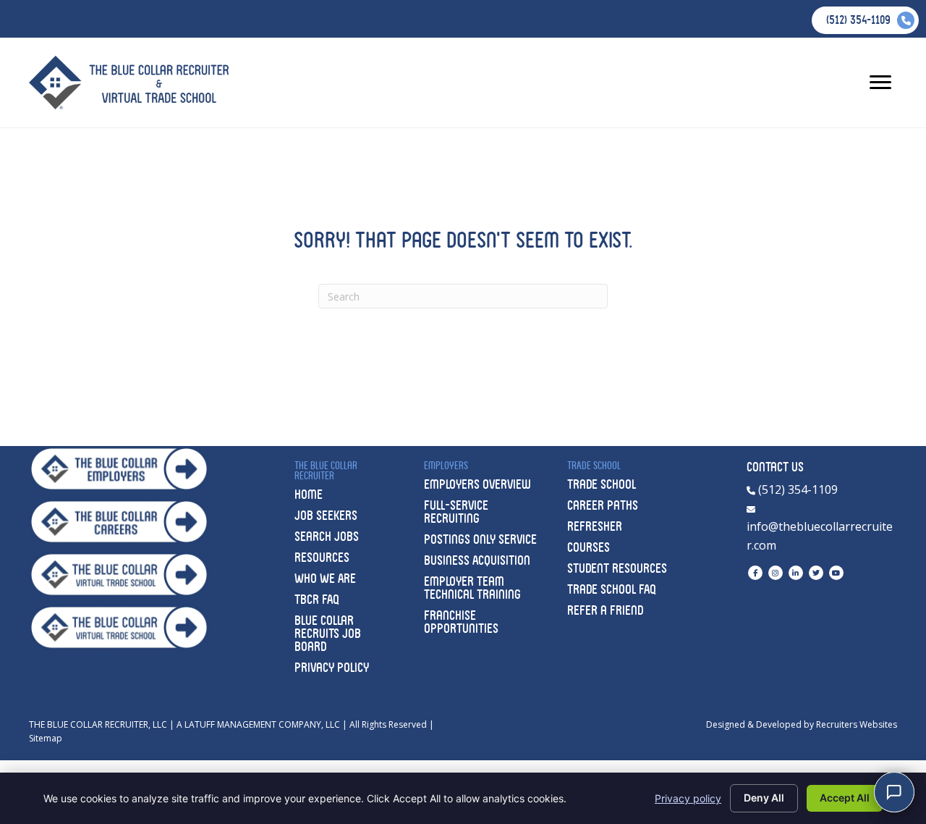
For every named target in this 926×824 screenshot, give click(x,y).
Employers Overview (477, 484)
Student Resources (617, 568)
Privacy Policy (331, 667)
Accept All (845, 797)
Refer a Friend (605, 610)
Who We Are (325, 578)
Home (308, 494)
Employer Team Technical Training (472, 587)
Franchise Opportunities (461, 621)
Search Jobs (326, 536)
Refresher (594, 526)
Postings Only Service (480, 539)
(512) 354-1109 (796, 489)
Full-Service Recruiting (456, 511)
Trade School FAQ (611, 589)
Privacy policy (688, 798)
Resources (321, 557)
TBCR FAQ (316, 599)
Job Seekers (325, 515)
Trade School (601, 484)
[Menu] (880, 82)
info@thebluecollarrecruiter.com (820, 535)
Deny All (764, 797)
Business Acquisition (477, 560)
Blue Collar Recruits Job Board (327, 633)
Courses (588, 547)
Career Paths (602, 505)
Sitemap (45, 738)
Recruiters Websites (856, 724)
